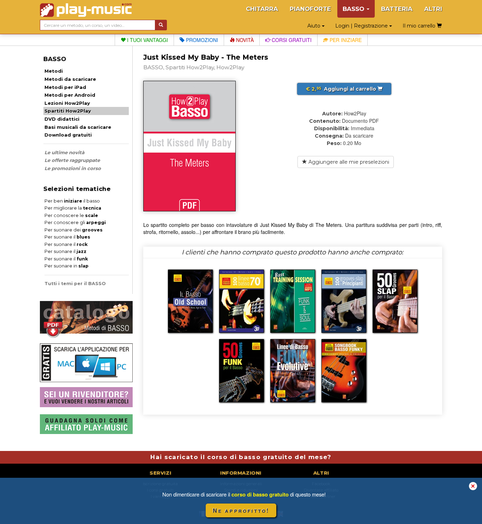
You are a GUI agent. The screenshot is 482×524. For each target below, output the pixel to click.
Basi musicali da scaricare (77, 127)
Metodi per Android (69, 95)
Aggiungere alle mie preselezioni (348, 162)
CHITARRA (262, 8)
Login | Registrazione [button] (362, 26)
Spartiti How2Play (67, 111)
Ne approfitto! (241, 510)
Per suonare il (67, 237)
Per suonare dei (73, 230)
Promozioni (201, 39)
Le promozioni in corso (72, 168)
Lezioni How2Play (67, 103)
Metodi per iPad (65, 87)
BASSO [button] (354, 8)
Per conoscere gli (75, 222)
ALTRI (433, 8)
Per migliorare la (72, 208)
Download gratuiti (68, 135)
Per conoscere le (71, 215)
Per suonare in (66, 266)
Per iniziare (345, 39)
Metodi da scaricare (70, 79)
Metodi (53, 71)
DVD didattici (61, 119)
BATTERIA (396, 8)
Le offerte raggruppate (72, 160)
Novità (244, 39)
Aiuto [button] (314, 26)
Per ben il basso (72, 201)
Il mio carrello (420, 26)
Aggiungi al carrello (342, 89)
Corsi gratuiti (291, 39)
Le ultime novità (64, 152)
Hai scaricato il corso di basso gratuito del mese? (240, 456)
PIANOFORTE (310, 8)
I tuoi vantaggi (147, 39)
